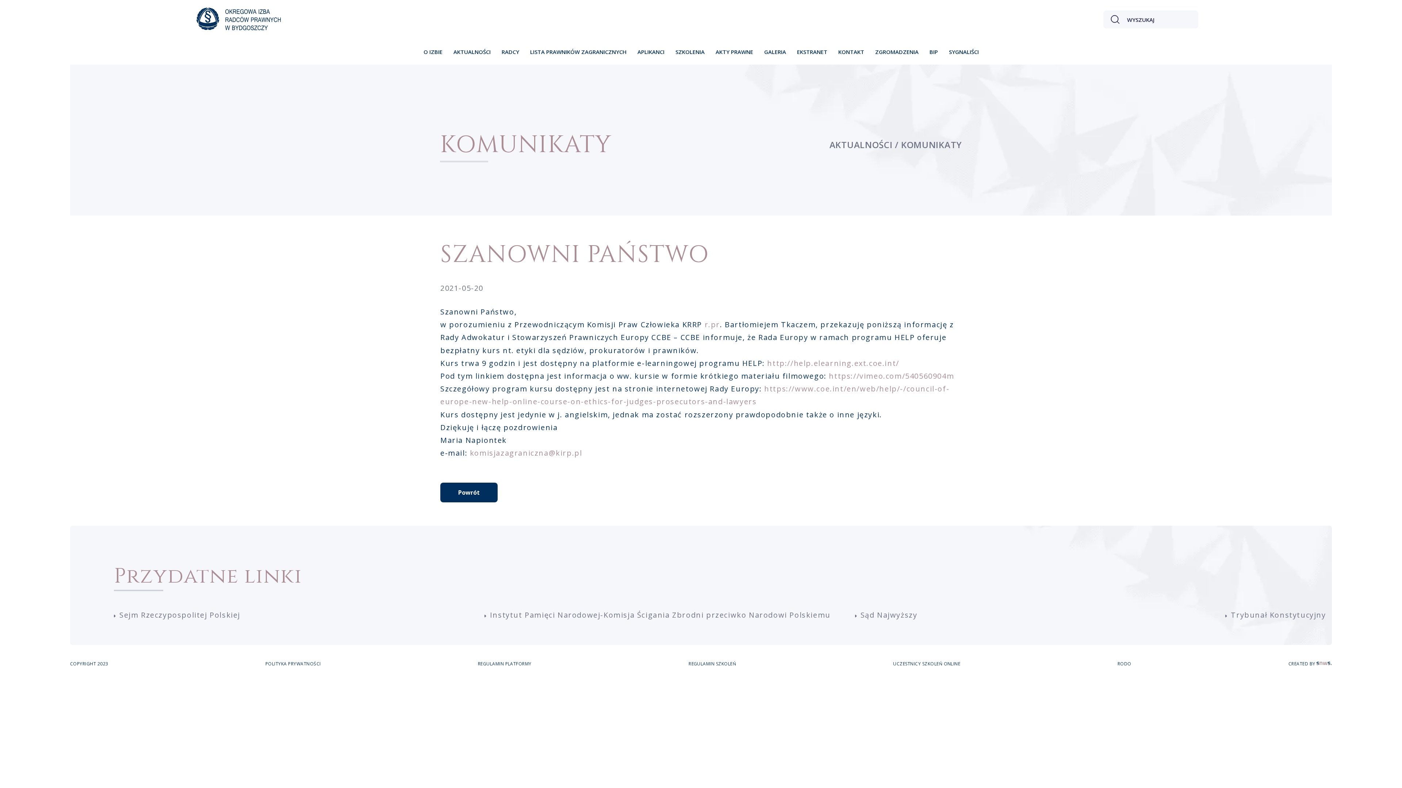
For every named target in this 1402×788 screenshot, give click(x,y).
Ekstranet (812, 51)
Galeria (775, 51)
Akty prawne (734, 51)
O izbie (433, 51)
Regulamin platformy (505, 664)
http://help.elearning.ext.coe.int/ (833, 363)
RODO (1124, 664)
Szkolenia (690, 51)
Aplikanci (650, 51)
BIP (934, 51)
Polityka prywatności (293, 664)
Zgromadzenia (897, 51)
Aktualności (472, 51)
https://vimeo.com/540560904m (891, 376)
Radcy (510, 51)
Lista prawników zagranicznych (578, 51)
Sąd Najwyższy (889, 615)
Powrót (469, 492)
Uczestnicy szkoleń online (926, 664)
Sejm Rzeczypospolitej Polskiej (179, 615)
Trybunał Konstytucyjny (1278, 615)
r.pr (712, 324)
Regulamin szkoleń (712, 664)
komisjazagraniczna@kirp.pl (526, 453)
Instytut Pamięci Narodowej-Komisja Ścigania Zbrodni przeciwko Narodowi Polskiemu (660, 615)
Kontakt (851, 51)
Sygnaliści (964, 51)
